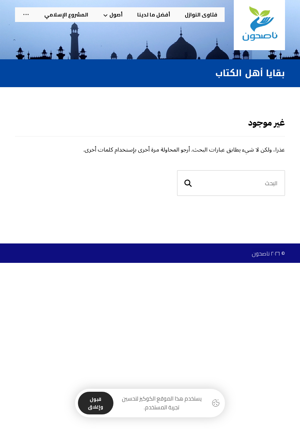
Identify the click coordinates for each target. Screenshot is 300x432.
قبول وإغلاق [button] (95, 403)
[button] (26, 14)
